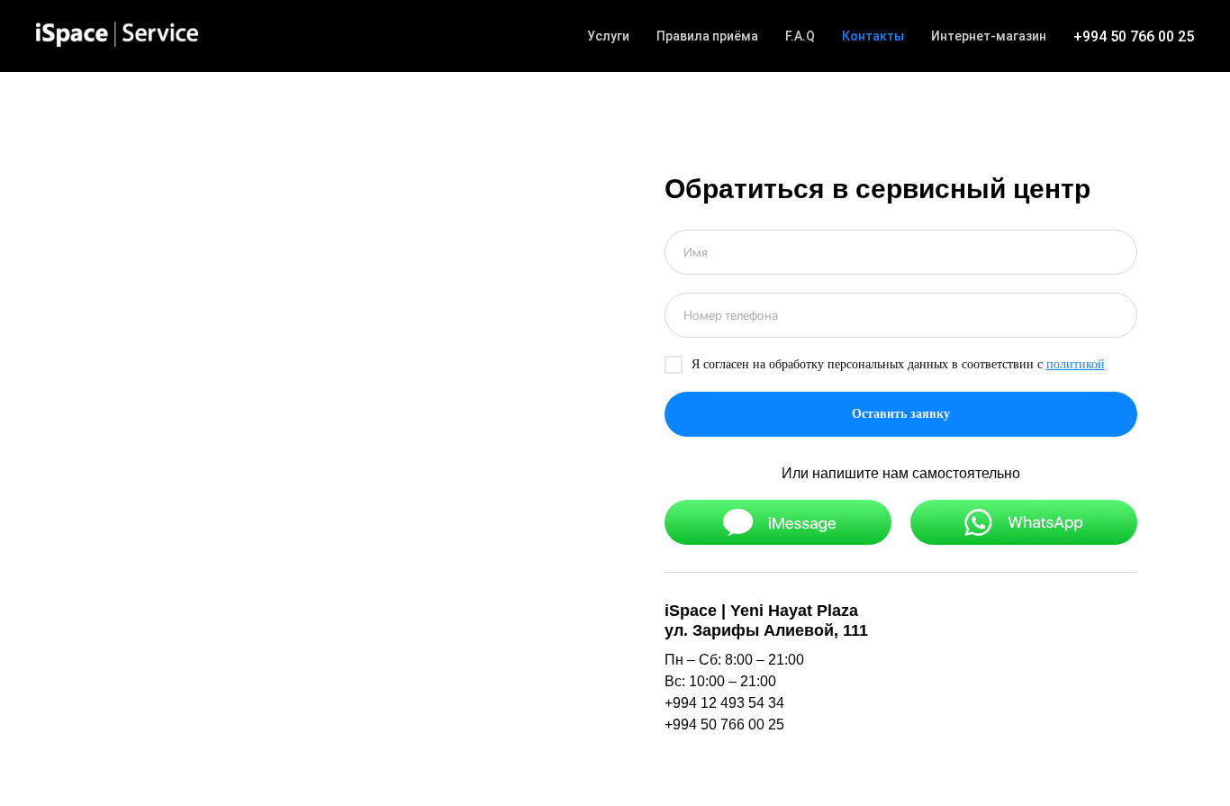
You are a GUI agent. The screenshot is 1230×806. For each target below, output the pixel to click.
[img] (778, 522)
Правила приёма (707, 36)
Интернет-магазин (988, 36)
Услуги (608, 36)
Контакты (873, 36)
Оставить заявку (901, 414)
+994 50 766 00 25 (1133, 36)
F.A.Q (800, 36)
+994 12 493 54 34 (724, 703)
